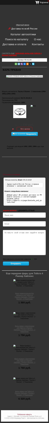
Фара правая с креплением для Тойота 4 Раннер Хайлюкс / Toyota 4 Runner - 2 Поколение (24, 361)
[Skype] (33, 64)
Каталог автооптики (23, 34)
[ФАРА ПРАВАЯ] (24, 75)
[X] (30, 64)
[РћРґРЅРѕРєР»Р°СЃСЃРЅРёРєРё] (27, 64)
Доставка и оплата (14, 44)
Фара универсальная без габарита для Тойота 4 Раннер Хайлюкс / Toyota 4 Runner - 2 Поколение (24, 296)
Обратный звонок (22, 25)
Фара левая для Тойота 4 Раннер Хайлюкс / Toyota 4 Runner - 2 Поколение (24, 393)
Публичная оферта (24, 414)
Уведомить (30, 134)
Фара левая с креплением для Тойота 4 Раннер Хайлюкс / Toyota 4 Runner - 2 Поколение (24, 329)
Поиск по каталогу (16, 39)
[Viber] (22, 64)
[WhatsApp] (16, 64)
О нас (37, 39)
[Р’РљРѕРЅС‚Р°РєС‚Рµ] (24, 64)
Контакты (38, 44)
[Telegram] (19, 64)
